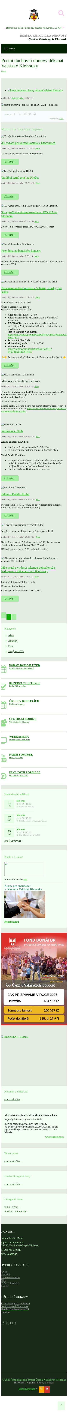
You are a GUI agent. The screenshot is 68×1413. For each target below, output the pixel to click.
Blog (3, 1280)
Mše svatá (21, 801)
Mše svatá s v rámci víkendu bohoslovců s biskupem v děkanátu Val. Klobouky (28, 569)
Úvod (3, 71)
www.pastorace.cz (54, 1136)
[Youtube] (47, 1389)
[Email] (30, 114)
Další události (12, 841)
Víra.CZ (5, 1312)
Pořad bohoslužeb (10, 1283)
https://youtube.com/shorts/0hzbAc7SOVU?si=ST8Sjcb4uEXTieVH (30, 350)
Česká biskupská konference (15, 1303)
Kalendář (5, 1274)
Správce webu (17, 98)
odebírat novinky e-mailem (40, 1382)
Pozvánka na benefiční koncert (21, 250)
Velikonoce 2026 (12, 431)
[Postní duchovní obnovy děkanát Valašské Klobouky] (35, 90)
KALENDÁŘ (20, 1211)
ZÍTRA (15, 1207)
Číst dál (8, 162)
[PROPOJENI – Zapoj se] (34, 1056)
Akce (61, 118)
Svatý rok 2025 (16, 651)
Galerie (5, 1286)
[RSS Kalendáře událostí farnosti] (41, 1389)
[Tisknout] (34, 114)
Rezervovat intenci (10, 1277)
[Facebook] (14, 114)
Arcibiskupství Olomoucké (14, 1306)
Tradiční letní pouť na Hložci (20, 177)
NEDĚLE (8, 1211)
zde (25, 879)
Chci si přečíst (12, 1099)
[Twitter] (20, 114)
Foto (10, 646)
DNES (7, 1207)
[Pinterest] (25, 114)
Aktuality (13, 640)
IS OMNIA (19, 1382)
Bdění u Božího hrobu (15, 494)
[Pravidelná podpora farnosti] (34, 1024)
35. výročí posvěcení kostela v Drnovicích (28, 142)
